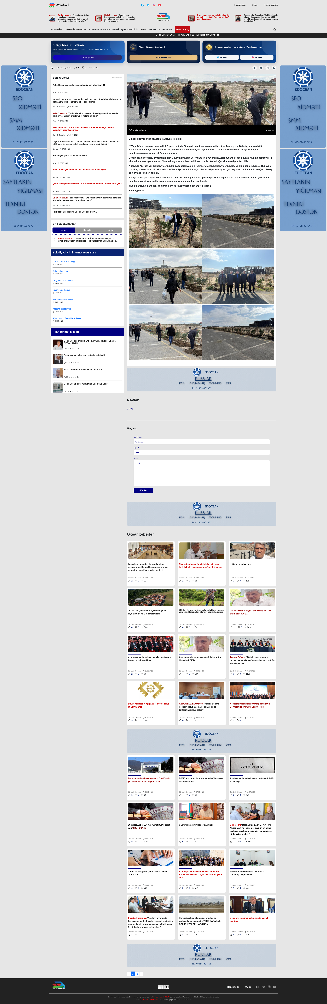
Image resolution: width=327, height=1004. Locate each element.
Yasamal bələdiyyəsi (62, 289)
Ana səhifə (56, 29)
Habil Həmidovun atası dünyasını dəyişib (83, 382)
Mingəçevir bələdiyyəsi (63, 261)
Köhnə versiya (271, 5)
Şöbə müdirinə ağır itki (75, 368)
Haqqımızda (240, 5)
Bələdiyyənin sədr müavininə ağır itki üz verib (86, 354)
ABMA (143, 29)
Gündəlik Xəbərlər (75, 29)
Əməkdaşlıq (182, 29)
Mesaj (136, 458)
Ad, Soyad (138, 437)
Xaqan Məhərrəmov (151, 1000)
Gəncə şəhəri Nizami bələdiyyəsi (68, 308)
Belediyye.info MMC (161, 997)
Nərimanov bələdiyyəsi (63, 280)
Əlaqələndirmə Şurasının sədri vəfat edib (83, 339)
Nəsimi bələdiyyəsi (61, 270)
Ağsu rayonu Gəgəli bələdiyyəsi (67, 298)
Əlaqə (255, 5)
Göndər (143, 490)
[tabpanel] (201, 379)
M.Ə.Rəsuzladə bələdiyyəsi (66, 317)
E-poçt (136, 448)
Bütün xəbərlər (116, 78)
